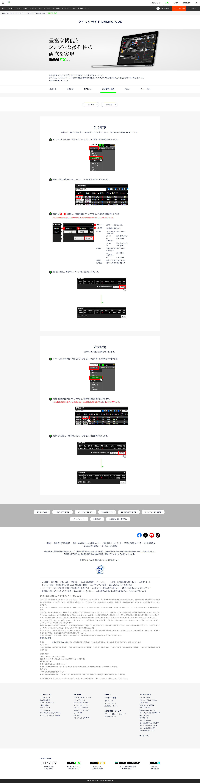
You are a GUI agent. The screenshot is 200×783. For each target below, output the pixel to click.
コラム (73, 8)
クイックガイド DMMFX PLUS (36, 13)
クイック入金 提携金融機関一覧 (150, 713)
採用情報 (54, 582)
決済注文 (70, 89)
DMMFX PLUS (42, 512)
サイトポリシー (102, 582)
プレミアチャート (79, 519)
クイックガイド (19, 13)
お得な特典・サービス (60, 8)
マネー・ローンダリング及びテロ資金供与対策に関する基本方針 (65, 588)
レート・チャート (110, 703)
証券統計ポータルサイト (112, 543)
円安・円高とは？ (45, 710)
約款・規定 (65, 582)
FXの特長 (77, 694)
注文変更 (91, 104)
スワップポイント (79, 700)
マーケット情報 (44, 8)
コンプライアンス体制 (98, 585)
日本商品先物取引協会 (109, 546)
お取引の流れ (44, 705)
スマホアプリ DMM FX (85, 512)
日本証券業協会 (149, 543)
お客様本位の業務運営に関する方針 (123, 582)
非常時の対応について (147, 730)
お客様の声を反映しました (148, 710)
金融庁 (49, 543)
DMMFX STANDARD (62, 512)
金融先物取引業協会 (91, 546)
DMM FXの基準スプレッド (82, 697)
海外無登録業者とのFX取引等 (149, 723)
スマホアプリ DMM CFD (153, 512)
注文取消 (109, 104)
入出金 (127, 89)
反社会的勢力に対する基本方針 (120, 585)
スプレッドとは (45, 708)
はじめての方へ (8, 8)
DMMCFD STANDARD (128, 512)
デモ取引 (33, 8)
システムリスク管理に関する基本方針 (105, 588)
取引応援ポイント (110, 716)
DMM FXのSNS (145, 708)
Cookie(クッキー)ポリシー (83, 591)
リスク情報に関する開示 (148, 728)
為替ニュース (109, 701)
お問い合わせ (144, 702)
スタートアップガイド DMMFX (50, 715)
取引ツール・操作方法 (81, 708)
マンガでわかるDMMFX (81, 718)
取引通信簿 (97, 519)
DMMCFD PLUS (107, 512)
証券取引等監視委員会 (62, 543)
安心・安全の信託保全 (81, 702)
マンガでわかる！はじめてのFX (50, 713)
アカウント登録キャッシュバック (115, 714)
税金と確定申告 (145, 715)
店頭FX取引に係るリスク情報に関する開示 (72, 585)
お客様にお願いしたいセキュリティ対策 (56, 591)
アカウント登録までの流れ (148, 700)
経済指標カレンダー (111, 706)
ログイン (193, 8)
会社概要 (45, 582)
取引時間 (77, 715)
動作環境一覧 (144, 718)
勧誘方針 (74, 582)
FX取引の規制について (132, 543)
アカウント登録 (179, 8)
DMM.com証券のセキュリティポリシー (136, 588)
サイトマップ (145, 736)
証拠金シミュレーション (82, 710)
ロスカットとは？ (45, 697)
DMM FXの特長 (22, 8)
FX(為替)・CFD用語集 (147, 705)
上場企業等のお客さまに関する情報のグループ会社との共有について (121, 591)
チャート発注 (145, 89)
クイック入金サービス (81, 705)
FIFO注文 (88, 89)
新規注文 (53, 89)
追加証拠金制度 (45, 700)
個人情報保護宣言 (87, 582)
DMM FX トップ (7, 13)
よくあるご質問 (145, 697)
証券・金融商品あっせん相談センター (87, 543)
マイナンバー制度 (145, 720)
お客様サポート (83, 8)
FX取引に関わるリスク (47, 702)
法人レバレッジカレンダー (148, 725)
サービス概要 (78, 713)
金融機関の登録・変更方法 (118, 519)
